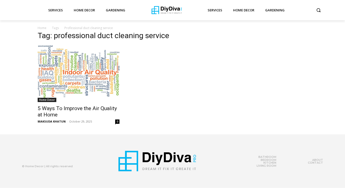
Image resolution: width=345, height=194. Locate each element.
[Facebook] (35, 155)
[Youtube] (55, 155)
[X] (45, 155)
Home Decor (47, 100)
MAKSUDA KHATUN (52, 121)
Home (42, 28)
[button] (318, 10)
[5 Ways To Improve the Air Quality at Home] (78, 73)
